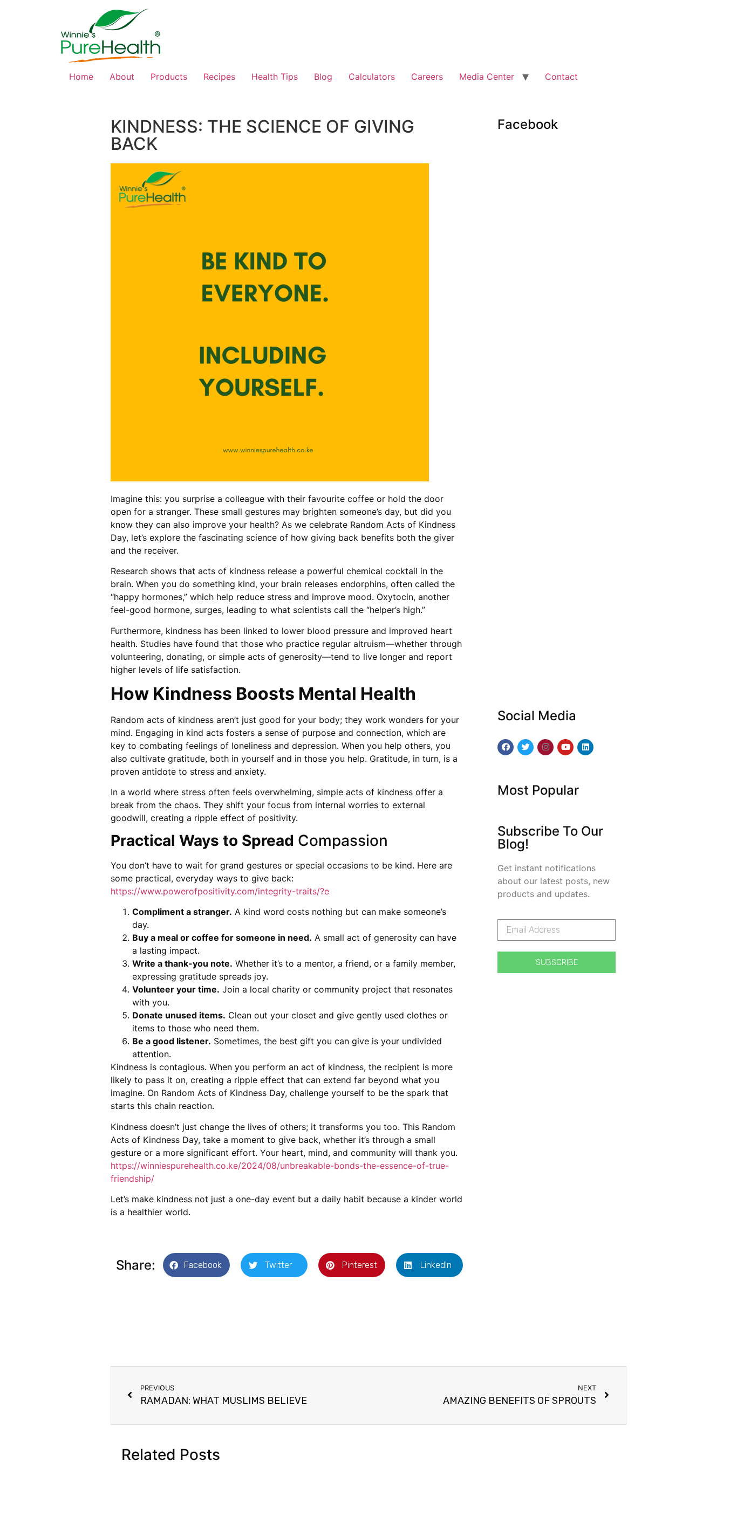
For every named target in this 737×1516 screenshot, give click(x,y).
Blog (323, 76)
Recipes (219, 76)
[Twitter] (525, 747)
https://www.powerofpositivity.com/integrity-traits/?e (220, 891)
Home (81, 76)
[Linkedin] (585, 747)
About (122, 76)
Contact (561, 76)
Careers (427, 76)
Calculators (372, 76)
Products (169, 76)
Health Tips (274, 76)
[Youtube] (565, 747)
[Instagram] (545, 747)
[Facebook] (505, 747)
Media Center (486, 76)
